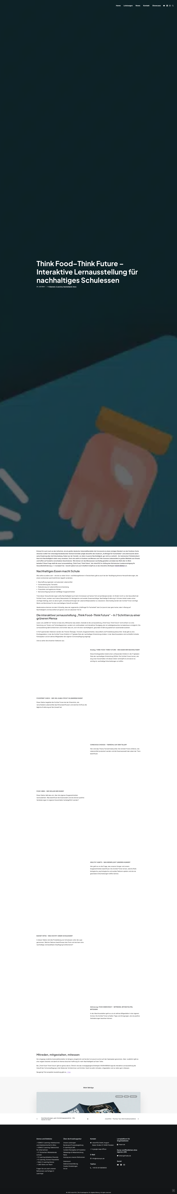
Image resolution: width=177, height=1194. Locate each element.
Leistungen (128, 6)
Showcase (156, 6)
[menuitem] (118, 5)
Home (118, 6)
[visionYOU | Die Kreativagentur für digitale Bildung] (5, 5)
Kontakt (146, 6)
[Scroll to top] (173, 1190)
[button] (164, 5)
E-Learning (59, 461)
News (138, 6)
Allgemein (52, 461)
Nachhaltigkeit (67, 461)
